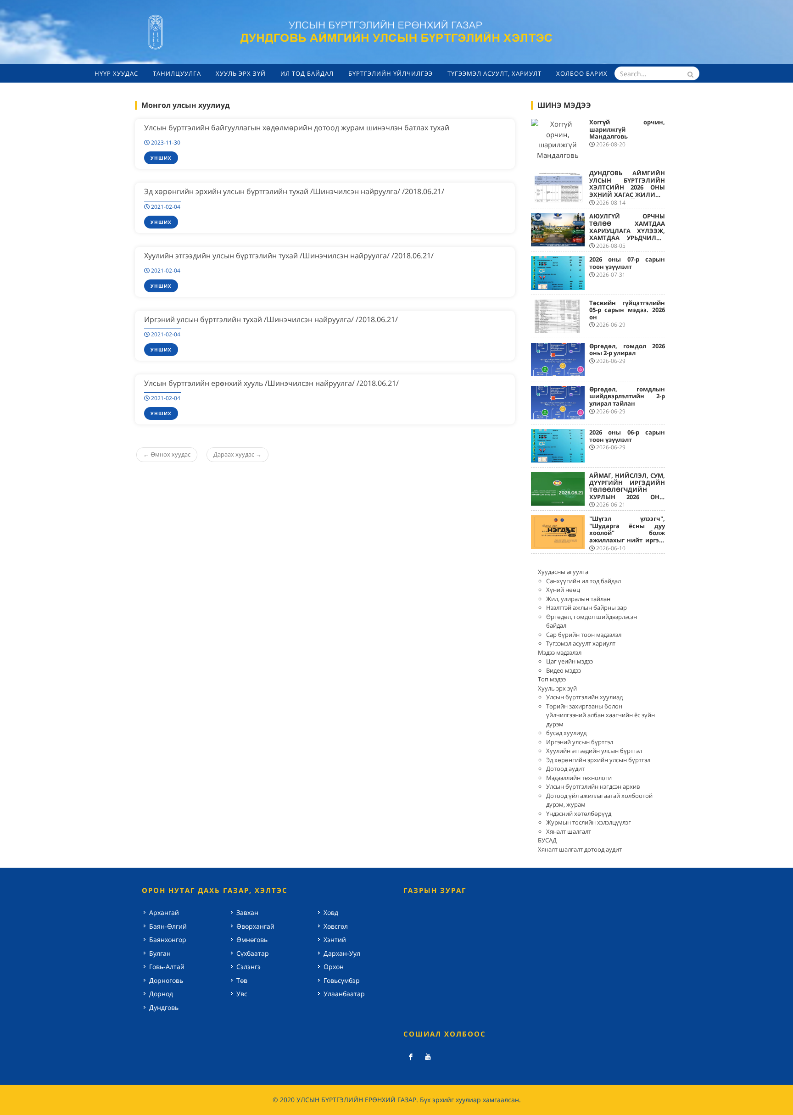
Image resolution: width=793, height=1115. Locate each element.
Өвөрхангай (255, 926)
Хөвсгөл (336, 926)
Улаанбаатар (344, 993)
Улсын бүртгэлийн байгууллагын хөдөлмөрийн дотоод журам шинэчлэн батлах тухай (296, 128)
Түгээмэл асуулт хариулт (580, 643)
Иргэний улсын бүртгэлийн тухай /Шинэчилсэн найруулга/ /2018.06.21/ (271, 319)
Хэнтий (335, 939)
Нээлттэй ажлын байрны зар (586, 607)
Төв (241, 980)
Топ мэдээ (552, 679)
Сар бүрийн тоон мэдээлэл (583, 634)
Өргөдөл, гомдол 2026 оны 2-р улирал (627, 349)
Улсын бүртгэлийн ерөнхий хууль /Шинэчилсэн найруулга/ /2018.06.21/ (271, 383)
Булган (160, 953)
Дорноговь (166, 980)
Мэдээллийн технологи (579, 778)
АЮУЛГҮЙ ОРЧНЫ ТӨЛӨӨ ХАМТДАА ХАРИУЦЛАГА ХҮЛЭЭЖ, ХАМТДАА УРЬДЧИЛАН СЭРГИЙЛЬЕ (627, 230)
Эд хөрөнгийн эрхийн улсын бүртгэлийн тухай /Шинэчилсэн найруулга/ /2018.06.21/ (294, 191)
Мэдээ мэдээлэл (559, 652)
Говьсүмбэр (342, 980)
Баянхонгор (167, 939)
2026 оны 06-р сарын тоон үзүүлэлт (627, 436)
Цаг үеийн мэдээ (569, 661)
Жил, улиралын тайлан (578, 599)
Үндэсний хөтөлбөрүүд (578, 813)
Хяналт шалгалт (568, 831)
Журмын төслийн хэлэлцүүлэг (588, 822)
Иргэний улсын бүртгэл (579, 742)
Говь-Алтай (166, 966)
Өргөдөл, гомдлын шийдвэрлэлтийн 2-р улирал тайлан (627, 396)
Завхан (247, 912)
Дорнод (161, 993)
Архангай (164, 912)
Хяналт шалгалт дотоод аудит (580, 849)
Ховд (331, 912)
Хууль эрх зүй (557, 688)
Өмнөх (166, 454)
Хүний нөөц (563, 589)
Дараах (237, 454)
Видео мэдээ (563, 670)
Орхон (334, 966)
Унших (161, 158)
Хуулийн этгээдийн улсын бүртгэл (594, 751)
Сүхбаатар (252, 953)
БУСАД (547, 840)
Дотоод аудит (565, 768)
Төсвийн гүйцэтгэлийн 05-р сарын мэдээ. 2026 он (627, 310)
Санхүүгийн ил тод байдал (583, 581)
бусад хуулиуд (566, 733)
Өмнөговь (252, 939)
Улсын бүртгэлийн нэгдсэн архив (593, 786)
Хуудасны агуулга (563, 572)
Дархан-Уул (342, 953)
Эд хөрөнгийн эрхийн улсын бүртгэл (598, 760)
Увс (241, 993)
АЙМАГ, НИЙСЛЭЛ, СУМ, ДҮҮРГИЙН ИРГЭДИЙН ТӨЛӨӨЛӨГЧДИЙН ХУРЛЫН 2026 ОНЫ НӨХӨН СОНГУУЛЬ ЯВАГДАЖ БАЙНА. (627, 493)
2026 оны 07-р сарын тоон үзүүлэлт (627, 263)
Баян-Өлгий (168, 926)
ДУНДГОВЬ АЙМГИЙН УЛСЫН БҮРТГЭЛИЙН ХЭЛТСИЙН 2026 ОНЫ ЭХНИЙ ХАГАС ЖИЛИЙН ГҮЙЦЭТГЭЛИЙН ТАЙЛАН (627, 191)
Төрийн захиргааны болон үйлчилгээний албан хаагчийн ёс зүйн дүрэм (600, 715)
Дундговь (164, 1007)
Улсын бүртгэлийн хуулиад (584, 697)
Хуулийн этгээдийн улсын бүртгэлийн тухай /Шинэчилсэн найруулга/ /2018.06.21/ (289, 256)
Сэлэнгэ (248, 966)
